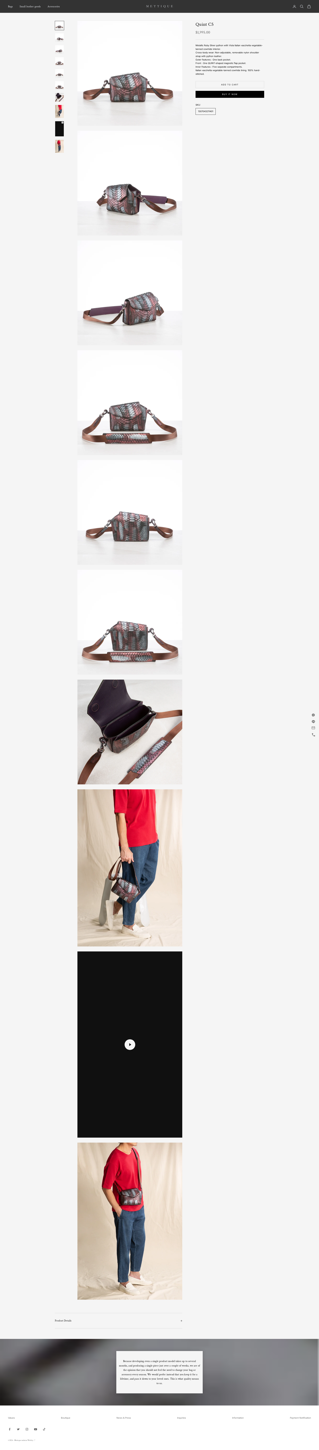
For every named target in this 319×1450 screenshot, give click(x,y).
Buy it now (230, 94)
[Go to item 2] (59, 37)
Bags (10, 6)
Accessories (54, 6)
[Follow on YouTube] (35, 1429)
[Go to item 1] (59, 25)
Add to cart (230, 84)
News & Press (123, 1417)
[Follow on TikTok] (44, 1429)
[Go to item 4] (59, 61)
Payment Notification (300, 1417)
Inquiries (181, 1417)
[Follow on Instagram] (27, 1429)
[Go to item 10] (59, 146)
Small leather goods (30, 6)
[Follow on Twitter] (18, 1429)
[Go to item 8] (59, 111)
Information (238, 1417)
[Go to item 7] (59, 97)
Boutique (65, 1417)
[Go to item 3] (59, 49)
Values (11, 1417)
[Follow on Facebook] (9, 1429)
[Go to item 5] (59, 73)
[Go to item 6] (59, 85)
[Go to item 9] (59, 129)
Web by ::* (31, 1440)
